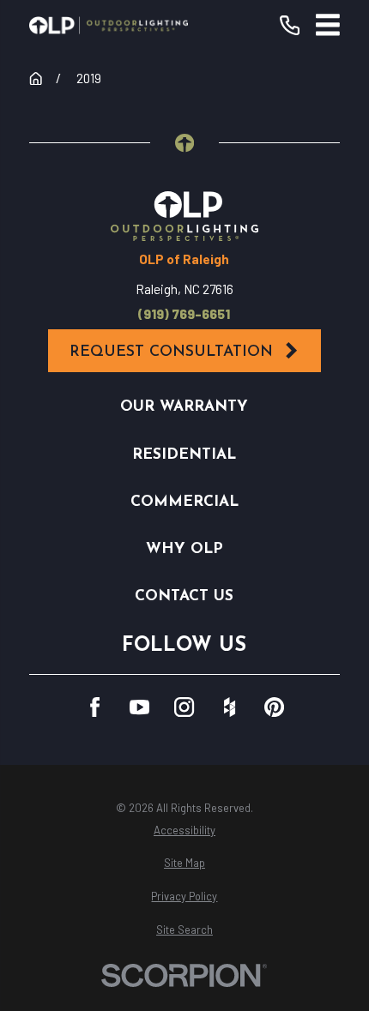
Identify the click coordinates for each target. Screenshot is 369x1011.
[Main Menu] (328, 25)
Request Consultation (171, 352)
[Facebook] (95, 707)
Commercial (184, 502)
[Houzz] (229, 707)
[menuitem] (184, 830)
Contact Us (184, 596)
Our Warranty (184, 407)
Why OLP (184, 549)
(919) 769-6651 (184, 314)
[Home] (109, 25)
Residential (184, 455)
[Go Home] (35, 78)
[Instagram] (184, 707)
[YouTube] (139, 707)
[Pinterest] (274, 707)
